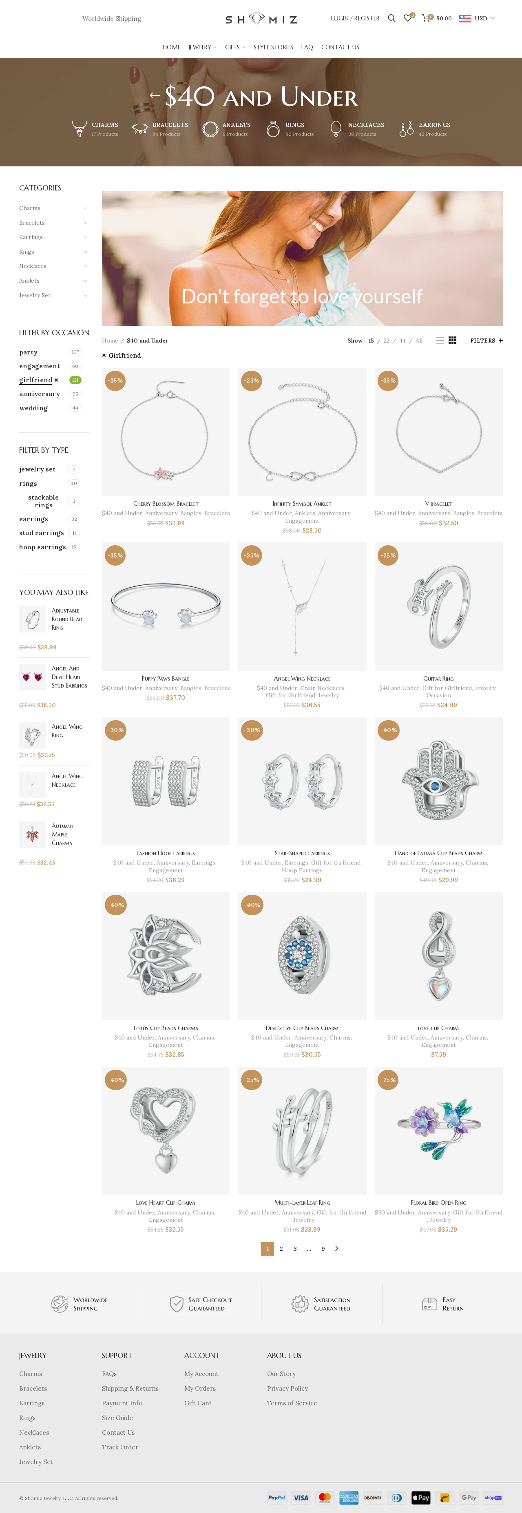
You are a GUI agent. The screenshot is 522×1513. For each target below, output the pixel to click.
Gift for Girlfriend (290, 695)
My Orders (200, 1388)
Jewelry (328, 695)
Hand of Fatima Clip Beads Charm (439, 853)
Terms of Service (292, 1403)
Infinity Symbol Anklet (302, 503)
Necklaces (34, 1432)
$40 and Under (122, 513)
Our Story (281, 1374)
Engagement (302, 520)
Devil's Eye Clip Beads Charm (302, 1028)
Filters (482, 340)
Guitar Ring (438, 678)
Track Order (120, 1447)
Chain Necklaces (322, 688)
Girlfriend (124, 355)
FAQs (109, 1374)
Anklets (305, 513)
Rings (27, 1418)
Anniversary (161, 513)
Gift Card (198, 1403)
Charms (476, 862)
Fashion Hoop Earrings (166, 853)
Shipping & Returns (130, 1388)
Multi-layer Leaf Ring (302, 1202)
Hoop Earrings (302, 870)
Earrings (203, 862)
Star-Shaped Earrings (302, 853)
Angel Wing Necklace (302, 678)
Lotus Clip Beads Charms (166, 1028)
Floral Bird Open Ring (439, 1202)
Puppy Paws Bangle (166, 678)
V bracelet (438, 503)
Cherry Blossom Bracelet (166, 503)
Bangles (190, 513)
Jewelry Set (36, 1462)
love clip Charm (438, 1028)
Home (110, 340)
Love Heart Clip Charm (165, 1202)
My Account (201, 1374)
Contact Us (118, 1432)
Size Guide (117, 1418)
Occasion (439, 695)
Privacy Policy (287, 1388)
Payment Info (122, 1403)
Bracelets (217, 513)
